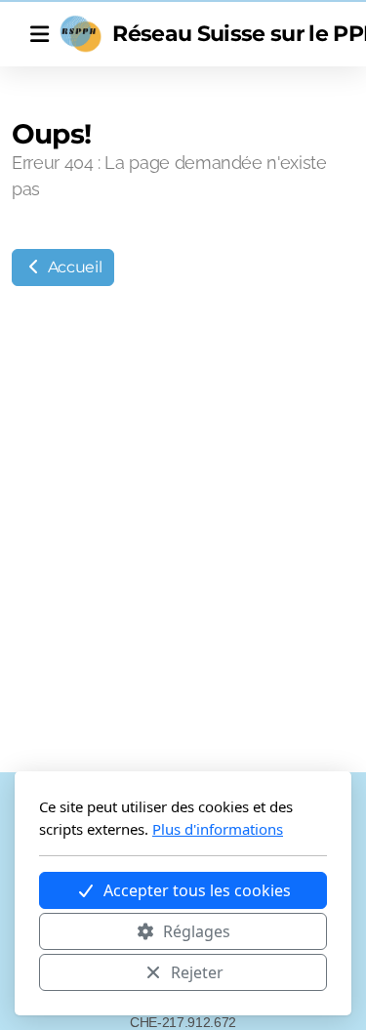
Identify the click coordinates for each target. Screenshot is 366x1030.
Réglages (196, 931)
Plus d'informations (217, 829)
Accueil (73, 267)
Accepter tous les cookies (197, 890)
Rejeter (197, 972)
